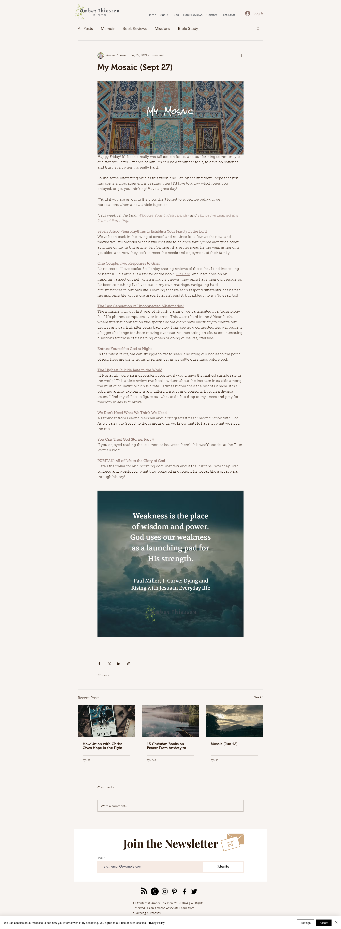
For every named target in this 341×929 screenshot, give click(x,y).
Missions (162, 28)
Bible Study (188, 28)
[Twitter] (194, 891)
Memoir (108, 28)
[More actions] (241, 55)
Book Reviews (135, 28)
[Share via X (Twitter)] (109, 663)
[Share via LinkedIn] (119, 663)
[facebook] (184, 891)
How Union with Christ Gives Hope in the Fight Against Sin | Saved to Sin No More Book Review (104, 746)
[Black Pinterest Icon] (174, 891)
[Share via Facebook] (99, 663)
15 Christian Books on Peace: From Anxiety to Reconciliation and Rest (167, 746)
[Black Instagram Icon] (165, 891)
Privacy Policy (156, 923)
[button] (258, 28)
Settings (306, 923)
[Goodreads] (155, 891)
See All (258, 697)
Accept (324, 923)
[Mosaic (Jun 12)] (234, 721)
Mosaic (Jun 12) (224, 744)
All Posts (85, 28)
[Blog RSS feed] (144, 891)
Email (100, 857)
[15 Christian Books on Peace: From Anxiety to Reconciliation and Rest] (170, 721)
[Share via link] (128, 663)
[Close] (336, 923)
